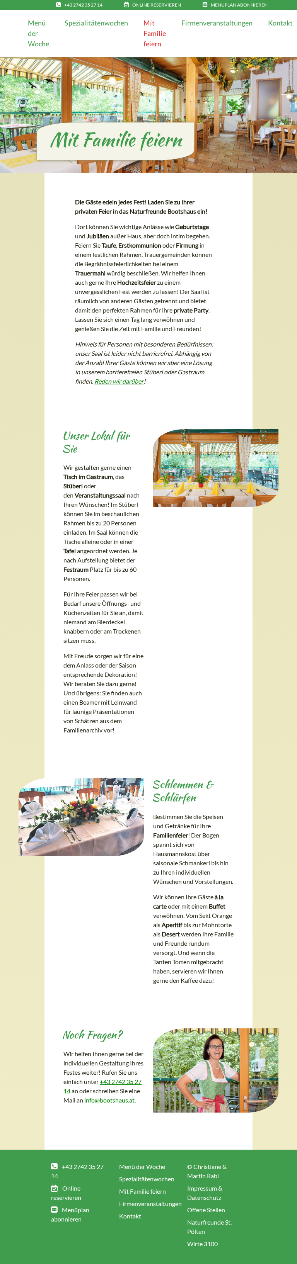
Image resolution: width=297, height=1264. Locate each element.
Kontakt (130, 1216)
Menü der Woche (38, 33)
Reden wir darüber (118, 381)
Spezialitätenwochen (96, 23)
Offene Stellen (206, 1209)
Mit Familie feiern (154, 33)
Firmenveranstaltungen (217, 23)
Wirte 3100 (202, 1243)
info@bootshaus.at (109, 1100)
